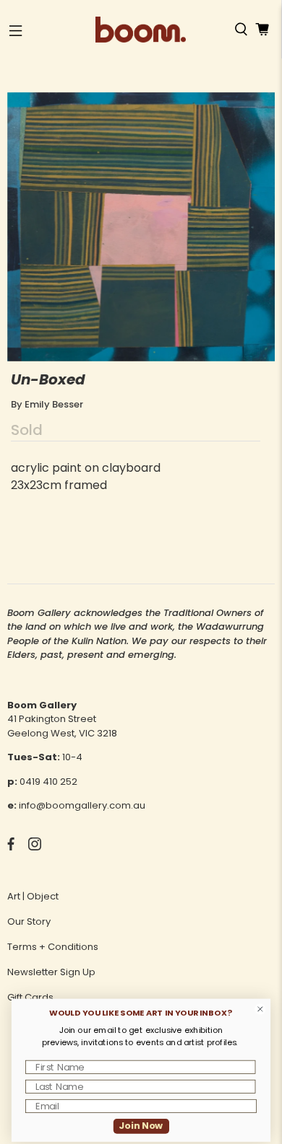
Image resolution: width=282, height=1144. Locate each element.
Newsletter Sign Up (51, 972)
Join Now (141, 1125)
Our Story (29, 921)
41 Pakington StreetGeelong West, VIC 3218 (62, 726)
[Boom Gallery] (140, 30)
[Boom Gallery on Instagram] (34, 847)
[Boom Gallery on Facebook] (10, 847)
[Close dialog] (260, 1009)
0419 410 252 (48, 781)
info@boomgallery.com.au (82, 805)
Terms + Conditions (52, 947)
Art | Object (33, 896)
